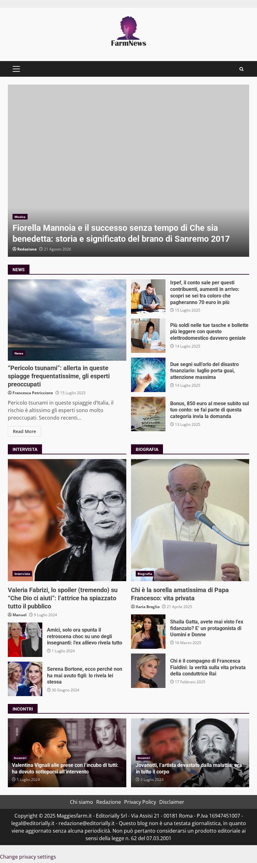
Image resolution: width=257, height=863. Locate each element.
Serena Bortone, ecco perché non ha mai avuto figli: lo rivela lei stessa (25, 679)
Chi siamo (81, 801)
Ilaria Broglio (148, 606)
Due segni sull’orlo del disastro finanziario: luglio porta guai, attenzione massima (148, 375)
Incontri (20, 758)
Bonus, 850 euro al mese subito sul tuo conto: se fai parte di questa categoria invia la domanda (148, 414)
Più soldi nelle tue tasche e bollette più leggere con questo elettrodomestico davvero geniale (148, 335)
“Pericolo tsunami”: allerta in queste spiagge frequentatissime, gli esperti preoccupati (67, 320)
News (18, 353)
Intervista (22, 573)
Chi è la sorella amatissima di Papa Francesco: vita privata (190, 520)
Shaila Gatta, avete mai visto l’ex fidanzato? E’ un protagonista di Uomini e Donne (148, 631)
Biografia (145, 573)
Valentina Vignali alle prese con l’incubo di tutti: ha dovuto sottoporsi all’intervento (65, 768)
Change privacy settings (28, 856)
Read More (24, 431)
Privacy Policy (140, 801)
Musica (20, 216)
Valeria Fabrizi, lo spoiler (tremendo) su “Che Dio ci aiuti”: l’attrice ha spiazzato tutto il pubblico (67, 520)
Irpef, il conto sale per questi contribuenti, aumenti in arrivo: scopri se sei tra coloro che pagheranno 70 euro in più (148, 296)
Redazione (27, 249)
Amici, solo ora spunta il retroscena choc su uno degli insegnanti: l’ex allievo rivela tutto (25, 640)
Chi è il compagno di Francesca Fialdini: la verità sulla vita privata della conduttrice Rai (148, 671)
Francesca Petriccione (33, 392)
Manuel (20, 615)
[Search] (241, 69)
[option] (128, 171)
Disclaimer (171, 801)
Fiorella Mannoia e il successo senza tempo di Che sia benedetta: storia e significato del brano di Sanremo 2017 (128, 171)
